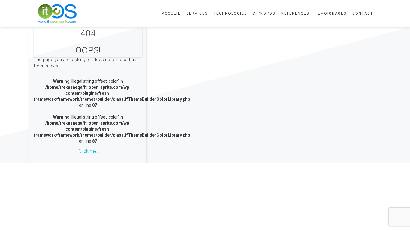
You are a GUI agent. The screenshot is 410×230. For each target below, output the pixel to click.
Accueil (171, 13)
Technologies (230, 13)
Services (197, 13)
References (295, 13)
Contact (362, 13)
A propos (264, 13)
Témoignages (330, 13)
